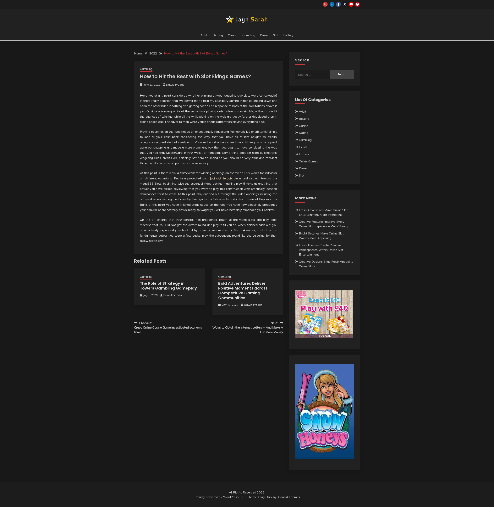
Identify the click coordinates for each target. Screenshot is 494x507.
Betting (218, 35)
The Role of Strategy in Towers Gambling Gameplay (168, 286)
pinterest (357, 4)
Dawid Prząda (175, 84)
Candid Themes (289, 497)
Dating (303, 133)
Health (303, 147)
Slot (275, 35)
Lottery (288, 35)
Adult (204, 35)
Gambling (248, 35)
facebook (338, 4)
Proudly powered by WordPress (217, 497)
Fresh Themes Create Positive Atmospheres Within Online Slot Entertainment (321, 249)
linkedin (332, 4)
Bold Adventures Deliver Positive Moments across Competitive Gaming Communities (243, 291)
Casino (232, 35)
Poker (264, 35)
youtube (351, 4)
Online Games (308, 161)
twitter (344, 4)
